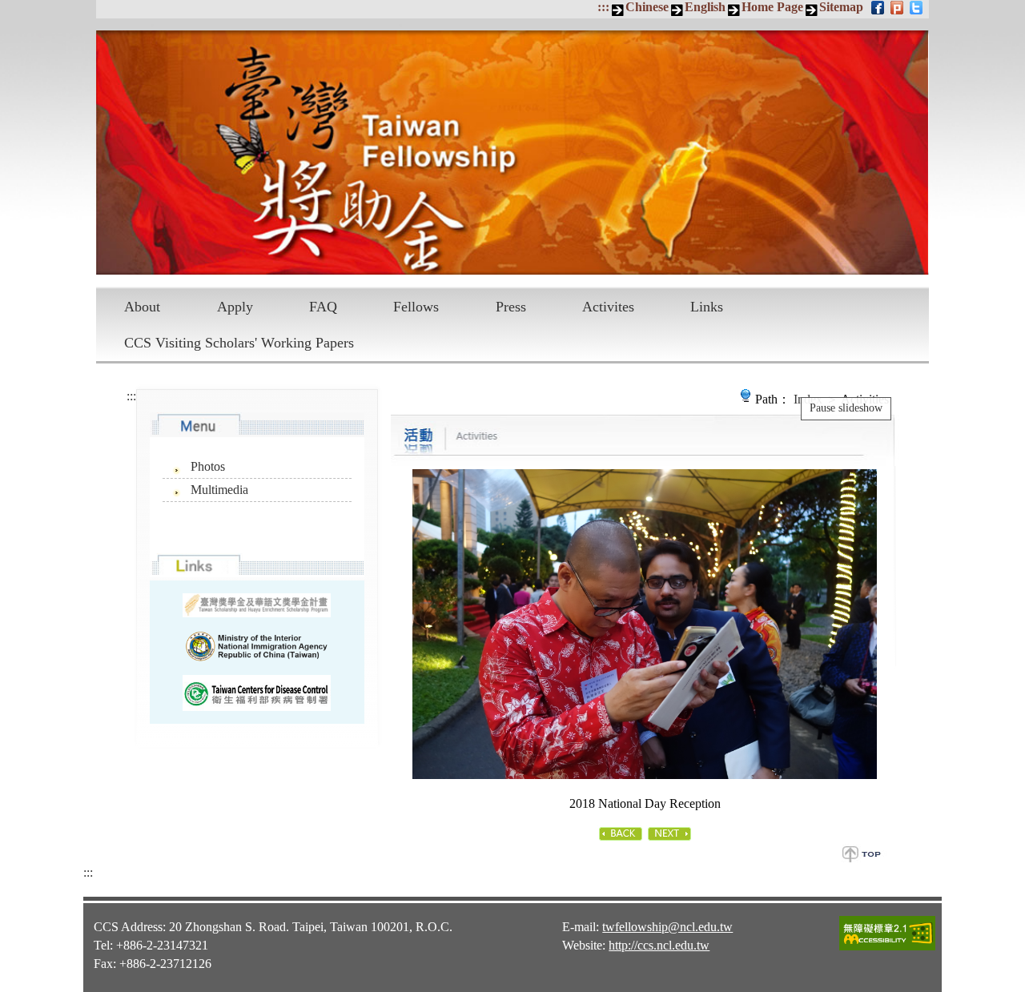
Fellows (416, 307)
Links (706, 307)
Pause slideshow (846, 408)
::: (603, 7)
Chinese (647, 7)
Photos (208, 466)
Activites (608, 307)
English (705, 7)
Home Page (772, 7)
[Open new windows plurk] (898, 7)
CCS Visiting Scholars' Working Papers (239, 343)
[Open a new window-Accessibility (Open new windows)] (887, 948)
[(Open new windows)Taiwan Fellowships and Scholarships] (257, 605)
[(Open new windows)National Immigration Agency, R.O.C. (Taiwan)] (257, 646)
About (142, 307)
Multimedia (219, 489)
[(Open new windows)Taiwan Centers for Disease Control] (257, 693)
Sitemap (841, 7)
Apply (235, 307)
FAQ (323, 307)
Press (511, 307)
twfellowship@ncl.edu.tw (667, 927)
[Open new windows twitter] (917, 7)
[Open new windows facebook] (878, 7)
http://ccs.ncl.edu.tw (659, 945)
